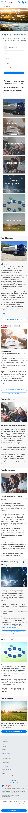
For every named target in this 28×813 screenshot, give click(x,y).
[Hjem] (7, 785)
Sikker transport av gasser (6, 772)
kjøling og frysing (20, 668)
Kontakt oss (5, 741)
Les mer (5, 93)
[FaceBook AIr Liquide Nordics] (10, 782)
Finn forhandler (6, 756)
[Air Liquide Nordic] (17, 782)
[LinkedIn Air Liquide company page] (13, 782)
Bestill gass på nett (6, 758)
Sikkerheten (4, 267)
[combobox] (19, 2)
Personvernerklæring (8, 804)
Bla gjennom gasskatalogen (5, 761)
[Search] (19, 2)
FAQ (3, 744)
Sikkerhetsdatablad (7, 776)
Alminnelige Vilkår (19, 804)
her (19, 555)
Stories (4, 749)
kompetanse (13, 429)
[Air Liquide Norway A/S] (9, 2)
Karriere (4, 746)
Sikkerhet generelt (6, 769)
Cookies (20, 806)
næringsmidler (16, 608)
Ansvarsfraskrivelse (11, 806)
